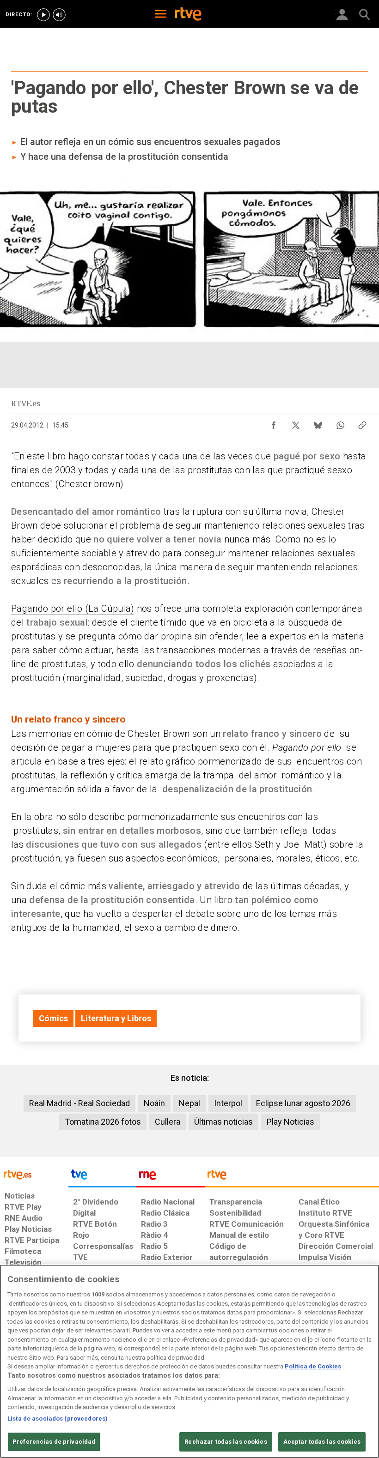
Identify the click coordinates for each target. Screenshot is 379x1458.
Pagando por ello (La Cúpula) (72, 608)
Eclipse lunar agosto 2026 (303, 1103)
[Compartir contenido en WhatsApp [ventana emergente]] (340, 423)
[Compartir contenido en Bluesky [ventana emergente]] (318, 423)
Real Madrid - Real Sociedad (79, 1103)
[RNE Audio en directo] (59, 15)
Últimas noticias (223, 1122)
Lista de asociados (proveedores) (57, 1418)
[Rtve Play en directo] (43, 15)
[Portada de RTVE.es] (188, 14)
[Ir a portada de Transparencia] (292, 1176)
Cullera (167, 1122)
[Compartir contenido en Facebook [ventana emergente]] (274, 423)
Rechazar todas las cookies (225, 1441)
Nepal (189, 1103)
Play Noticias (290, 1122)
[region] (189, 1361)
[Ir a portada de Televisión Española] (102, 1176)
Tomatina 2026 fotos (103, 1122)
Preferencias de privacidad (53, 1441)
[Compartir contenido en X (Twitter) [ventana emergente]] (296, 423)
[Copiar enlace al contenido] (362, 423)
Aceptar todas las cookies (322, 1441)
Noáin (154, 1103)
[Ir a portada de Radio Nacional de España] (170, 1176)
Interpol (228, 1103)
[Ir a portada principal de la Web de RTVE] (34, 1173)
